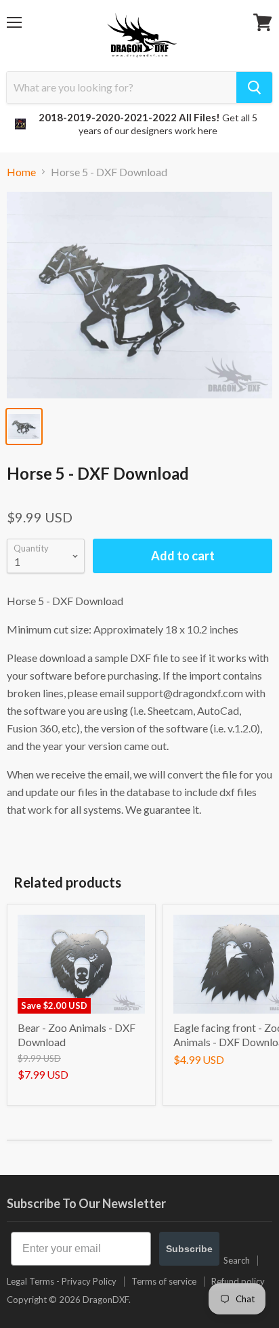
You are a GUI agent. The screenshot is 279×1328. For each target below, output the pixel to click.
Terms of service (163, 1281)
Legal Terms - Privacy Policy (61, 1281)
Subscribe (189, 1248)
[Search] (254, 87)
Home (21, 172)
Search (236, 1260)
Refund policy (238, 1281)
